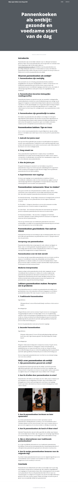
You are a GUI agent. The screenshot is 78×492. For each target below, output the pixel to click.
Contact (68, 1)
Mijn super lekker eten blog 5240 (17, 2)
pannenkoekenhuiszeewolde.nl (26, 67)
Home (62, 1)
